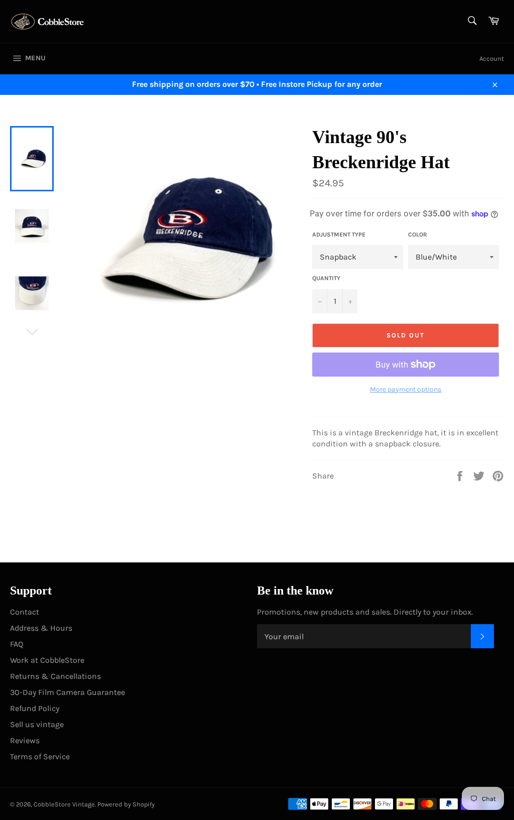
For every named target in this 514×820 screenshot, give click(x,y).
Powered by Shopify (126, 804)
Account (491, 58)
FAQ (16, 644)
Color (417, 234)
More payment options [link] (405, 389)
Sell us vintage (37, 724)
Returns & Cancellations (55, 676)
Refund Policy (34, 708)
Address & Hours (41, 628)
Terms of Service (40, 756)
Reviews (25, 740)
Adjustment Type (338, 234)
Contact (24, 612)
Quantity (326, 278)
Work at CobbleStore (47, 660)
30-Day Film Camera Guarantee (67, 692)
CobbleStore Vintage (64, 804)
